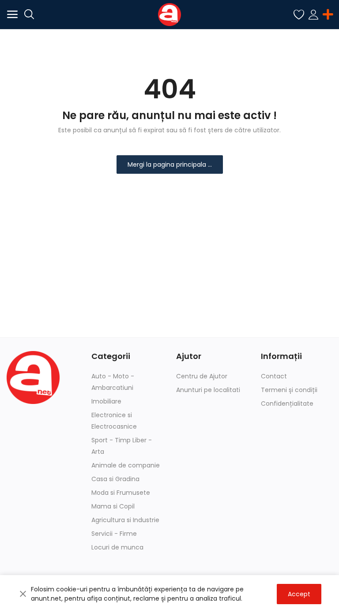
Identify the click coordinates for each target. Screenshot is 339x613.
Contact (274, 376)
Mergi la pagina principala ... (170, 164)
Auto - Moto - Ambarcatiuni (112, 382)
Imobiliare (106, 401)
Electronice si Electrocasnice (114, 421)
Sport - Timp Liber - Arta (121, 446)
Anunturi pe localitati (208, 389)
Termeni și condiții (289, 389)
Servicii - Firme (114, 533)
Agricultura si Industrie (125, 520)
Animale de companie (125, 465)
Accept (299, 594)
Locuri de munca (117, 547)
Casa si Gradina (115, 479)
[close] (23, 594)
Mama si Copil (113, 506)
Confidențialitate (287, 403)
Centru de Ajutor (201, 376)
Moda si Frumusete (120, 492)
